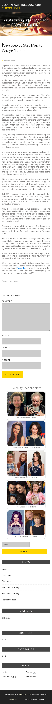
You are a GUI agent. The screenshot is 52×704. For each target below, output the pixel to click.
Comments (9, 677)
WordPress (31, 677)
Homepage (7, 575)
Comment (7, 301)
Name (5, 335)
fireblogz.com (25, 694)
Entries (31, 672)
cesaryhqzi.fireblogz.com (22, 4)
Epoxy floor (22, 268)
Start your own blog (10, 587)
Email (6, 348)
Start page (6, 581)
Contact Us (12, 700)
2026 (4, 640)
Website (6, 360)
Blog (4, 656)
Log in (4, 569)
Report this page (10, 281)
